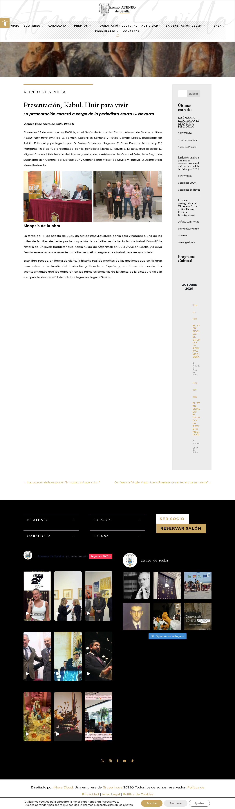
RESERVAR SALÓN (181, 528)
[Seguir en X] (103, 761)
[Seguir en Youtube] (125, 761)
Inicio (15, 26)
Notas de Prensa (187, 147)
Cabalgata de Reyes (189, 189)
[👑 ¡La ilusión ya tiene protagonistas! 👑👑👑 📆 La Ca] (167, 616)
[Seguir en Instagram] (110, 761)
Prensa (216, 26)
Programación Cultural (117, 26)
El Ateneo (32, 26)
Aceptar (152, 803)
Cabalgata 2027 (187, 182)
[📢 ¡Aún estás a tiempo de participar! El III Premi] (198, 616)
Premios (81, 26)
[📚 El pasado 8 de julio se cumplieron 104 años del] (136, 616)
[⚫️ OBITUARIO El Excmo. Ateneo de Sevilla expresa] (136, 585)
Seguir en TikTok (101, 556)
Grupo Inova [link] (113, 787)
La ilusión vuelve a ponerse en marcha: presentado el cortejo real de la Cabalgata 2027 (189, 163)
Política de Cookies (138, 794)
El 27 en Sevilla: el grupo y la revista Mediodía (196, 341)
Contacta (131, 31)
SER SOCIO (172, 519)
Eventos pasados (187, 140)
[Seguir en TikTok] (132, 761)
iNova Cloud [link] (63, 787)
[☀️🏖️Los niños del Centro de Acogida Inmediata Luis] (198, 585)
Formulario (105, 31)
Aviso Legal (111, 794)
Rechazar (175, 803)
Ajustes (199, 803)
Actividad (150, 26)
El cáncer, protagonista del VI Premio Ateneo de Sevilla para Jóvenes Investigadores (188, 207)
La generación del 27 (184, 26)
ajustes (128, 805)
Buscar (193, 93)
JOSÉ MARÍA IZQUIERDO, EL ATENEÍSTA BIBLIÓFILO (188, 122)
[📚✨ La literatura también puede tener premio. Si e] (167, 585)
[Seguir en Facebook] (117, 761)
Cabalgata (57, 26)
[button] (5, 23)
